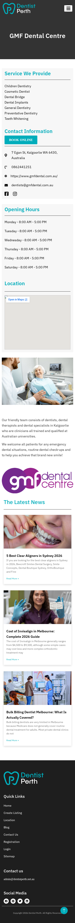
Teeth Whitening (16, 119)
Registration (12, 842)
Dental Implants (16, 102)
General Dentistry (18, 108)
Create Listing (13, 813)
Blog (6, 827)
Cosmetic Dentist (17, 91)
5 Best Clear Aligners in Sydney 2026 (34, 556)
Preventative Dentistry (21, 113)
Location (9, 820)
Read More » (12, 578)
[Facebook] (6, 901)
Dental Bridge (15, 97)
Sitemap (9, 856)
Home (7, 805)
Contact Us (11, 834)
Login (7, 849)
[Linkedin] (26, 901)
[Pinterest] (13, 901)
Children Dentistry (18, 86)
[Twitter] (20, 901)
